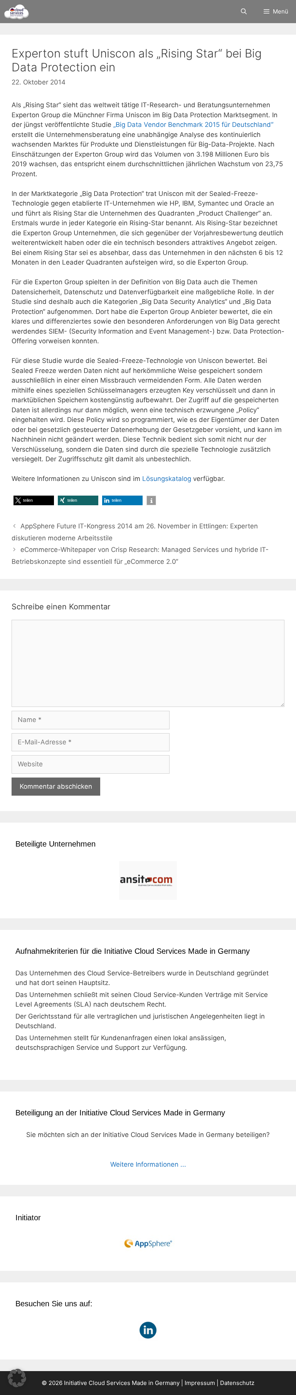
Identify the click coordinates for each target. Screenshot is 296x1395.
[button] (33, 500)
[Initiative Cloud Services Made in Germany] (16, 11)
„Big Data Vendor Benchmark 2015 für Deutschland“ (193, 124)
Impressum (200, 1383)
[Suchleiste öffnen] (243, 11)
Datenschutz (237, 1383)
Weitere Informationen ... (148, 1164)
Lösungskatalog (166, 478)
